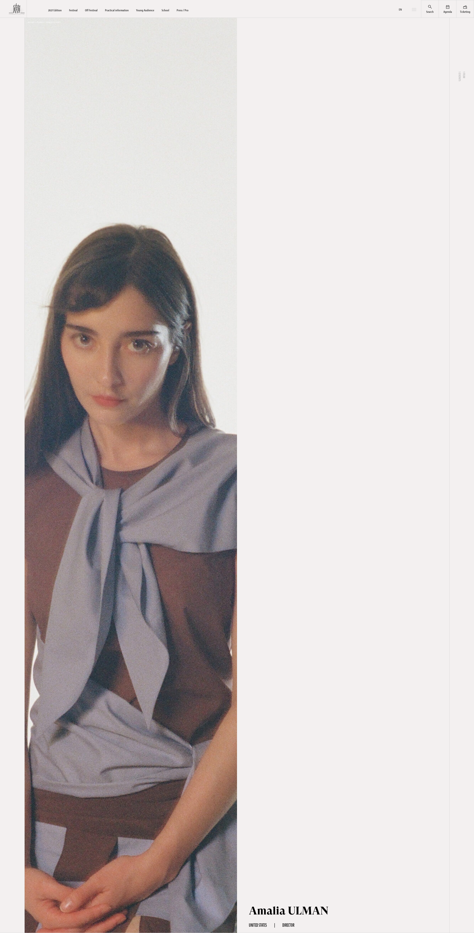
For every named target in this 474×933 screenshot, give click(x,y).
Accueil (31, 22)
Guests (40, 22)
